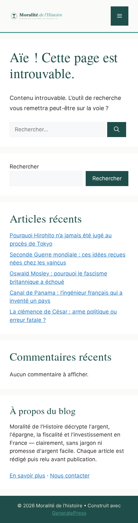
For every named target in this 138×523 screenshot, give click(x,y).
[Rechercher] (116, 129)
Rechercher (24, 166)
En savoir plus (27, 475)
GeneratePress (69, 513)
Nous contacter (70, 475)
